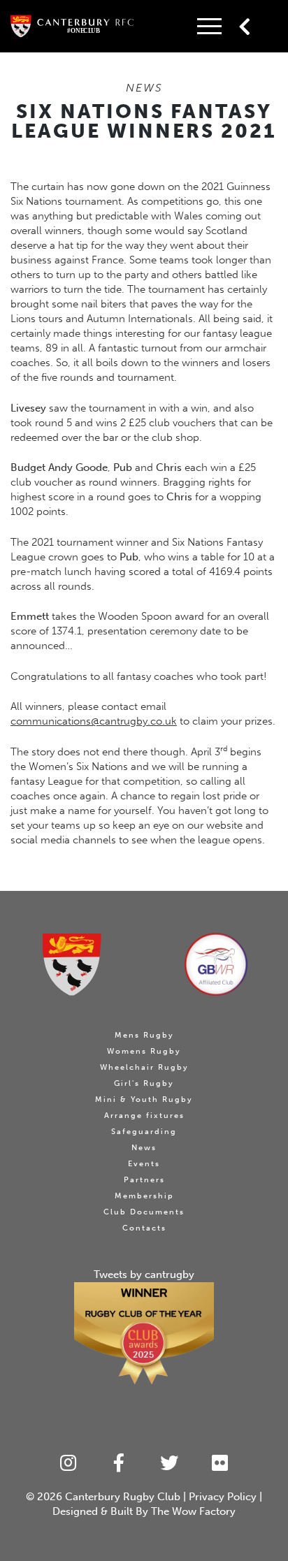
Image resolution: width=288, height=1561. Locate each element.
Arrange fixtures (144, 1115)
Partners (144, 1179)
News (144, 1147)
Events (144, 1163)
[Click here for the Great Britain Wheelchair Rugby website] (216, 964)
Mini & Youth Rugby (144, 1099)
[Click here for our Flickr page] (220, 1463)
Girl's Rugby (144, 1083)
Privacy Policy (223, 1496)
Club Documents (144, 1212)
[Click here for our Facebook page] (119, 1463)
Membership (144, 1195)
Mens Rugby (144, 1035)
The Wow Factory (193, 1511)
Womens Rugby (144, 1051)
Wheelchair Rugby (144, 1067)
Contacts (144, 1228)
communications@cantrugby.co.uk (93, 721)
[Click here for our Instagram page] (68, 1463)
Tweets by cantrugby (144, 1274)
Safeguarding (144, 1131)
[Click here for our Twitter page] (169, 1463)
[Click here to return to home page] (72, 965)
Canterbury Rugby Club (122, 1496)
